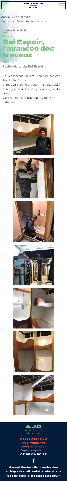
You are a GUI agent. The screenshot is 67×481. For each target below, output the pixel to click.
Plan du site (53, 471)
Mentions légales (46, 467)
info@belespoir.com (33, 450)
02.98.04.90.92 (33, 454)
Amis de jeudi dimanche (33, 429)
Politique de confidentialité (25, 471)
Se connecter (16, 475)
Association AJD (33, 439)
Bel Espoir (33, 5)
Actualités (21, 16)
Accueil (6, 16)
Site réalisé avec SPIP (44, 475)
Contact (27, 467)
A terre (8, 36)
